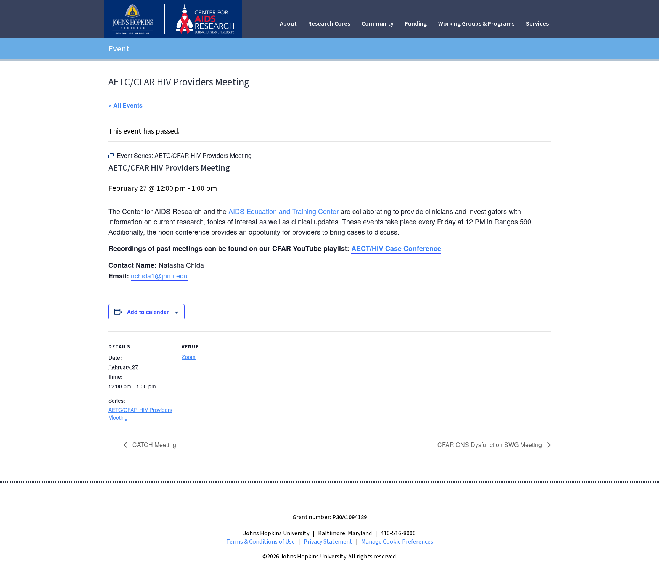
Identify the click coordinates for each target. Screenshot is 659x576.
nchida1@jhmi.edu (159, 275)
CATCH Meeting (153, 444)
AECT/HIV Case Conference (396, 248)
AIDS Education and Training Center (283, 211)
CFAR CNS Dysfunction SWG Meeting (490, 444)
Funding (416, 23)
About (288, 23)
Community (378, 23)
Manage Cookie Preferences (397, 541)
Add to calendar (148, 311)
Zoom (189, 356)
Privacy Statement (328, 541)
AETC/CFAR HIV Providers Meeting (140, 413)
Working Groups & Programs (476, 23)
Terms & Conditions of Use (260, 541)
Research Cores (329, 23)
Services (537, 23)
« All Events (125, 105)
